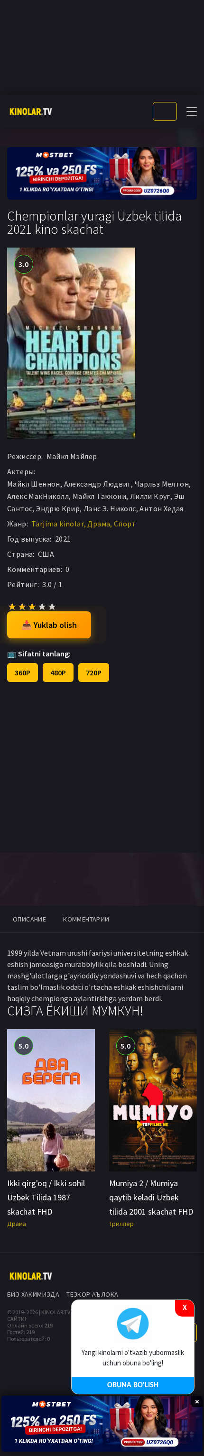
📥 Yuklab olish (49, 624)
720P (94, 672)
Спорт (125, 523)
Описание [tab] (29, 919)
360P (22, 672)
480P (58, 672)
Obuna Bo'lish (132, 1385)
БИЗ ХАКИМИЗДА (33, 1294)
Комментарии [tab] (86, 919)
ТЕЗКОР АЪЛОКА (92, 1294)
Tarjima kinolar (57, 523)
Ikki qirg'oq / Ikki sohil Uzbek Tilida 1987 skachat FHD (46, 1197)
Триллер (121, 1223)
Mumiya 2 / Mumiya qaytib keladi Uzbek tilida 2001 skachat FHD (151, 1197)
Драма (98, 523)
